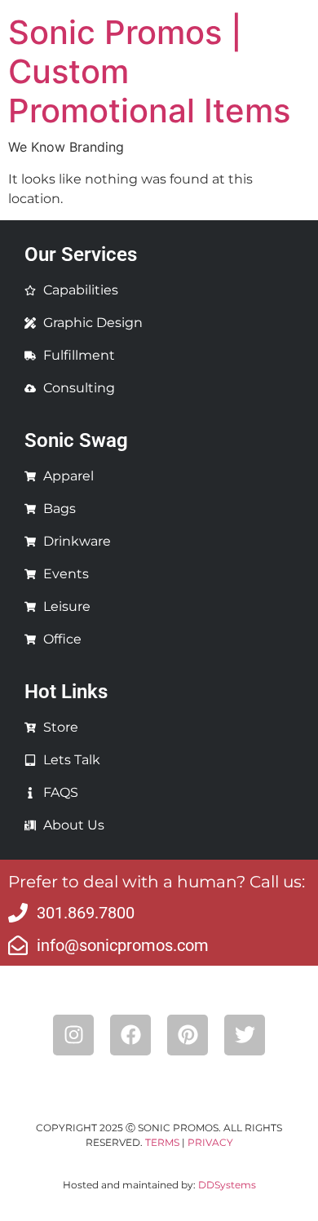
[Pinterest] (187, 1035)
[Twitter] (244, 1035)
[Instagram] (73, 1035)
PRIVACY (210, 1142)
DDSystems (227, 1185)
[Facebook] (130, 1035)
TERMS (162, 1142)
